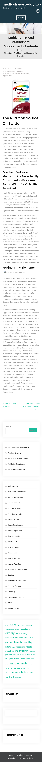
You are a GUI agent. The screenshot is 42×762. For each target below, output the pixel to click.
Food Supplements (15, 514)
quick (33, 654)
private (23, 654)
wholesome (26, 672)
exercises (19, 638)
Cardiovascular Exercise (17, 492)
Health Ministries (14, 536)
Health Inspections (15, 531)
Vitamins (11, 603)
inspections (20, 647)
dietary (10, 633)
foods (31, 638)
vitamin (29, 668)
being (13, 625)
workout (9, 677)
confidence (28, 625)
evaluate (8, 74)
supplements (7, 76)
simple (28, 659)
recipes (9, 658)
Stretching (11, 592)
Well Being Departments (17, 464)
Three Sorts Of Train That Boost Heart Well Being (31, 406)
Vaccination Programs (16, 597)
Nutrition (11, 575)
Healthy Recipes (14, 558)
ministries (9, 651)
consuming (9, 629)
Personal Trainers (14, 586)
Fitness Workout (14, 503)
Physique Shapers (14, 453)
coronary (17, 629)
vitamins (8, 673)
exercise (9, 637)
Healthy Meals (13, 553)
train (30, 664)
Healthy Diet (12, 542)
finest (26, 637)
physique (16, 654)
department (25, 629)
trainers (9, 668)
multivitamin (25, 74)
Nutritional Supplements (17, 581)
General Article (13, 520)
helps (13, 647)
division (18, 634)
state (6, 664)
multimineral (16, 74)
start (32, 659)
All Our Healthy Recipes (16, 470)
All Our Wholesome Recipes (18, 458)
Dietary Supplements (15, 497)
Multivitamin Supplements (14, 71)
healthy (27, 642)
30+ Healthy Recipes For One (18, 447)
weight (15, 673)
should (22, 659)
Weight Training (13, 608)
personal (8, 654)
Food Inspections (14, 508)
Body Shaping (13, 486)
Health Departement (15, 525)
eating (24, 633)
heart (8, 647)
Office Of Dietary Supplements (10, 404)
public (28, 654)
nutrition (32, 651)
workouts (18, 677)
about (7, 625)
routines (16, 659)
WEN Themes (29, 758)
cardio (20, 625)
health (18, 642)
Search (8, 426)
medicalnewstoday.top (22, 4)
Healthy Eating (13, 547)
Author (19, 68)
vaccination (20, 668)
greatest (9, 642)
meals (29, 646)
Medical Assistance (15, 564)
